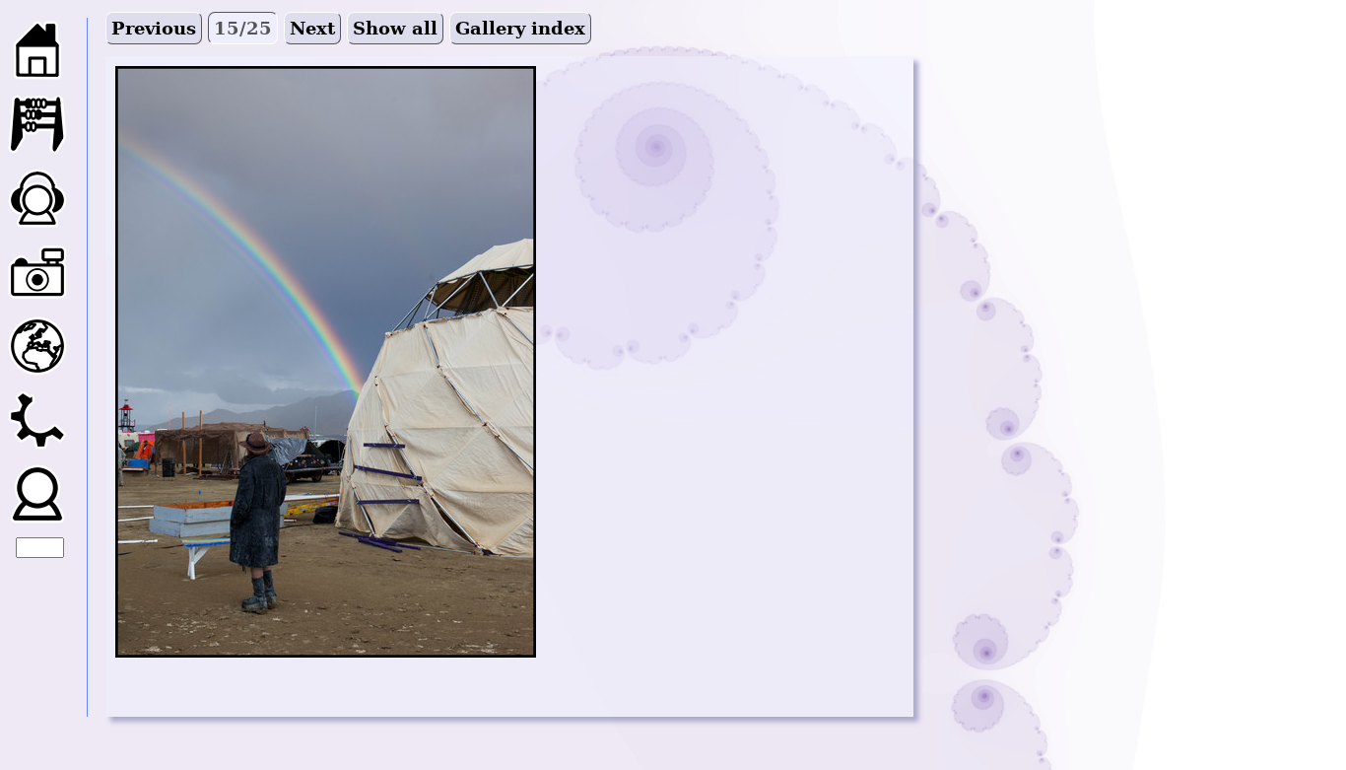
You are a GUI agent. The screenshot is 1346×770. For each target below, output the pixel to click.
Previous (153, 28)
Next (312, 28)
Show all (395, 28)
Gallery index (520, 28)
